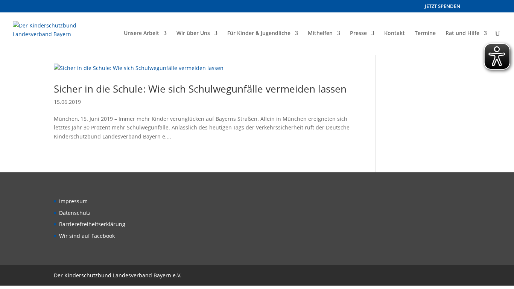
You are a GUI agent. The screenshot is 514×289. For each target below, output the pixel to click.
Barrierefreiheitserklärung (92, 224)
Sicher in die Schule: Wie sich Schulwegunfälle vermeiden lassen (200, 89)
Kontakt (394, 33)
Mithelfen (320, 33)
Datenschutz (75, 212)
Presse (358, 33)
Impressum (73, 201)
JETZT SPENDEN (442, 6)
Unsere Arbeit (141, 33)
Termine (425, 33)
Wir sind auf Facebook (87, 235)
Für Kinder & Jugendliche (258, 33)
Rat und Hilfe (462, 33)
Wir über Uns (193, 33)
